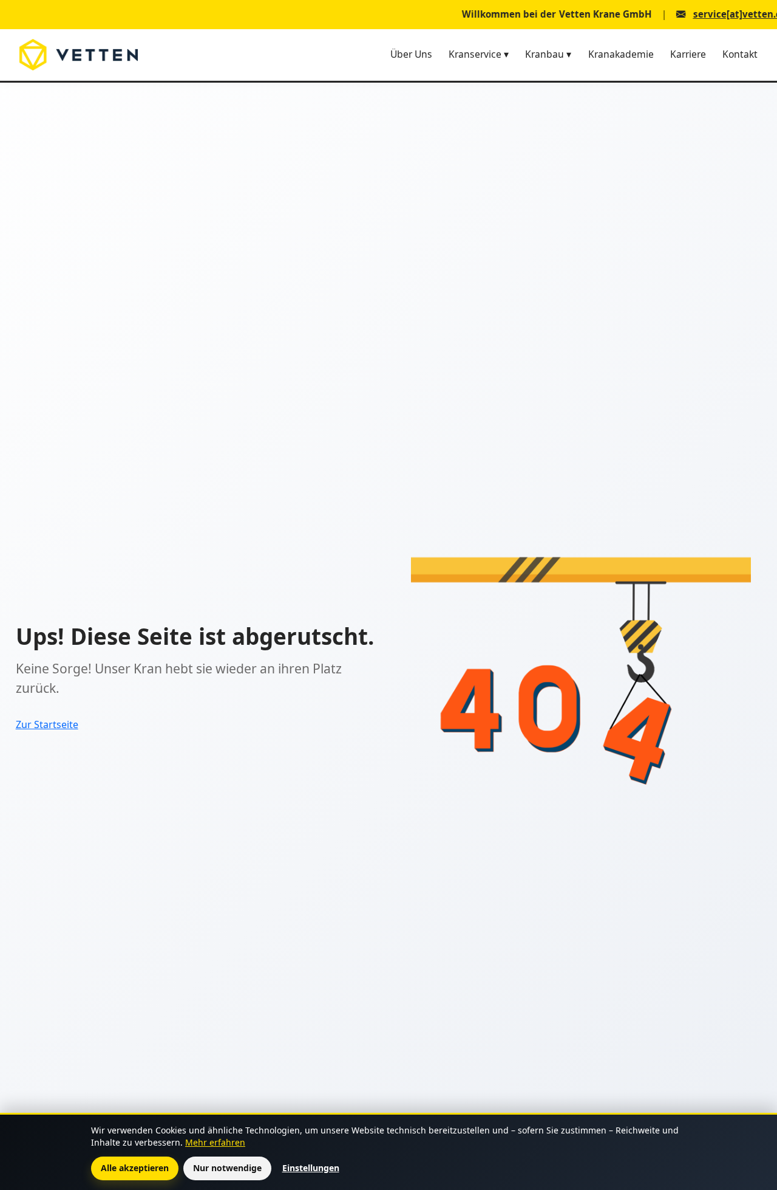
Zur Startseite (47, 724)
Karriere (688, 54)
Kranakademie (621, 54)
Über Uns (411, 54)
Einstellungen (310, 1168)
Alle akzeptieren (135, 1168)
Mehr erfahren (215, 1142)
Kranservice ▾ (479, 54)
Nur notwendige (227, 1168)
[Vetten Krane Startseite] (78, 55)
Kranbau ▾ (548, 54)
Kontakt (740, 54)
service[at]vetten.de (706, 15)
